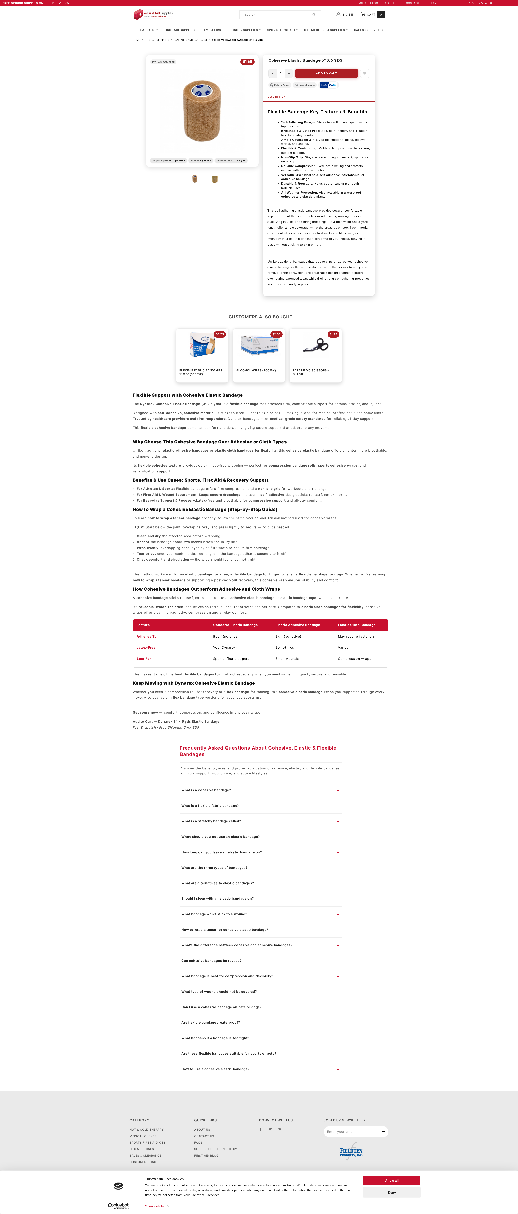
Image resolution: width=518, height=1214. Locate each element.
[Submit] (383, 1131)
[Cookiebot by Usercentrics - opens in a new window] (118, 1206)
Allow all (392, 1180)
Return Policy (281, 85)
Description (276, 96)
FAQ (434, 3)
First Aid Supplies (179, 30)
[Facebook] (262, 1131)
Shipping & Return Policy (215, 1149)
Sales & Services (368, 30)
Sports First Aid (281, 30)
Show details (154, 1206)
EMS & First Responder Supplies (231, 30)
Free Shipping (307, 85)
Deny (392, 1192)
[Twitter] (272, 1131)
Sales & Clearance (145, 1155)
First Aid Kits (144, 30)
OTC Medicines (142, 1149)
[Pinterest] (281, 1131)
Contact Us (415, 3)
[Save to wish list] (364, 73)
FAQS (198, 1142)
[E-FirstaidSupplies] (153, 14)
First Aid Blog (367, 3)
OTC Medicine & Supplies (324, 30)
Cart (374, 14)
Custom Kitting (143, 1162)
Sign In (348, 14)
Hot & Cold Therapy (147, 1129)
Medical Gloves (143, 1136)
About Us (391, 3)
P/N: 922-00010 (161, 61)
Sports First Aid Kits (148, 1142)
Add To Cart (326, 73)
